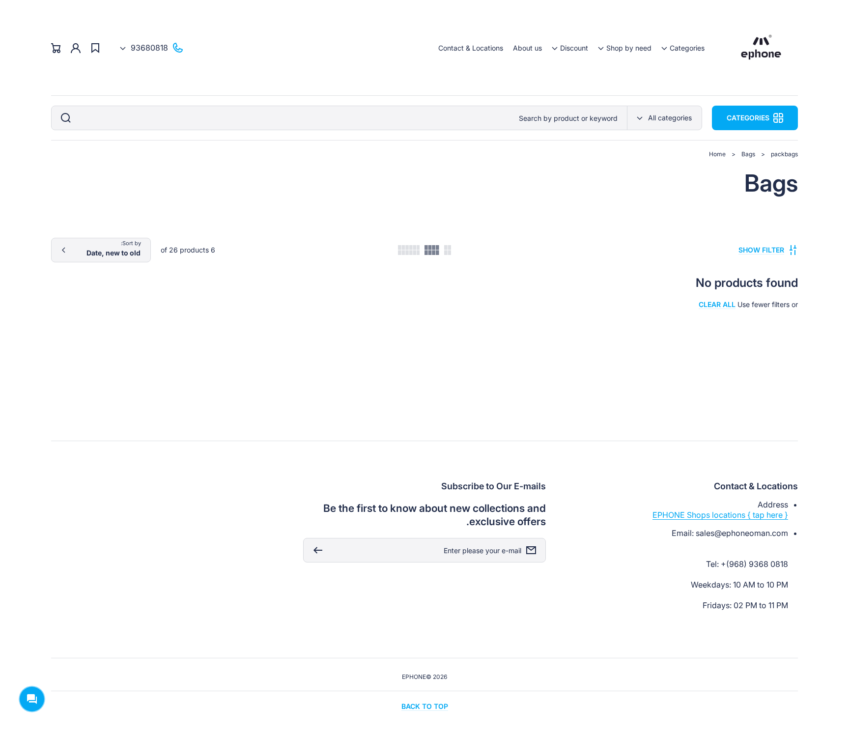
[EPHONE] (761, 47)
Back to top (424, 706)
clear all (717, 304)
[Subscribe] (315, 550)
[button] (682, 48)
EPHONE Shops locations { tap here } (720, 515)
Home (717, 154)
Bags (748, 154)
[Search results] (63, 118)
